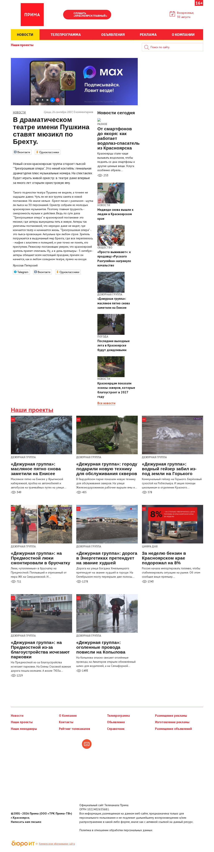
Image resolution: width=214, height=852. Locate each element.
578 (149, 492)
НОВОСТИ (25, 34)
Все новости (106, 403)
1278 (85, 581)
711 (18, 581)
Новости (17, 716)
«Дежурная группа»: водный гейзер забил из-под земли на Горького (169, 469)
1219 (19, 675)
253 (105, 175)
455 (84, 492)
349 (18, 492)
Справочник (116, 729)
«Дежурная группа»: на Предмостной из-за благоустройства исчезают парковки (40, 649)
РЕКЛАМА (148, 34)
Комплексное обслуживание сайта (57, 844)
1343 (150, 581)
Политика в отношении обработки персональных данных (115, 830)
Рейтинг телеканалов (74, 729)
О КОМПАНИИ (183, 34)
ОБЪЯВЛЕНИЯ (113, 34)
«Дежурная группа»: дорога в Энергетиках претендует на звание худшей (106, 558)
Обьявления (116, 722)
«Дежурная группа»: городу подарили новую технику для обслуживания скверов (106, 469)
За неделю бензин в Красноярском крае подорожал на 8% (164, 558)
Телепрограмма (118, 716)
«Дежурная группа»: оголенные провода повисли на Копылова (100, 647)
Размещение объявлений (173, 729)
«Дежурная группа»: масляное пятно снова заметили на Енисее (36, 469)
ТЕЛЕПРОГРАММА (66, 34)
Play (68, 15)
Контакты (66, 722)
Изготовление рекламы (172, 722)
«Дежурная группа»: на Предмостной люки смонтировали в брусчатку (40, 558)
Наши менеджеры (24, 729)
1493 (85, 671)
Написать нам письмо (26, 822)
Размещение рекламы (171, 716)
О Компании (68, 716)
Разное (102, 124)
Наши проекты (22, 44)
